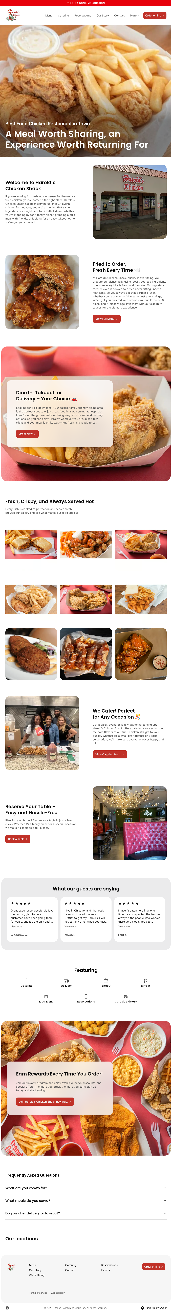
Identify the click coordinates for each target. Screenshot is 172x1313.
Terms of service (38, 1285)
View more (16, 926)
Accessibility (58, 1285)
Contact (119, 15)
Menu (49, 15)
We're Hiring (37, 1267)
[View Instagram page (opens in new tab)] (7, 1300)
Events (104, 1262)
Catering (63, 15)
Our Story (103, 15)
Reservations (82, 15)
